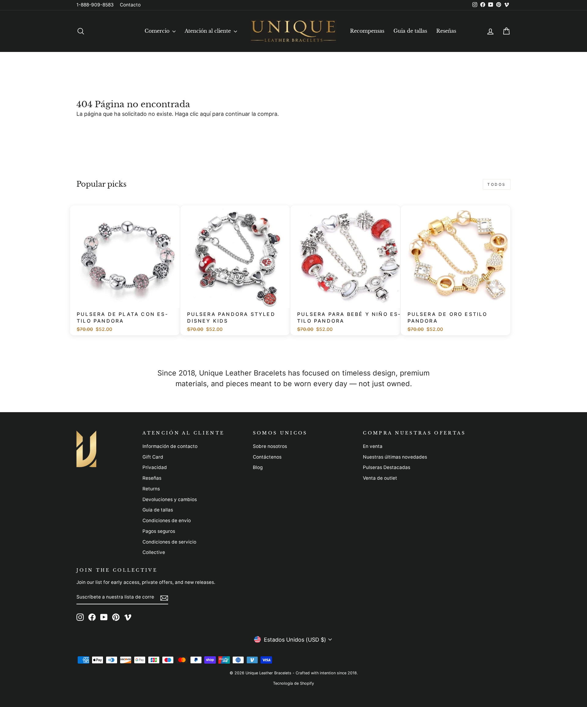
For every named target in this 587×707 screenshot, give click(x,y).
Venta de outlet (380, 478)
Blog (258, 467)
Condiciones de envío (166, 520)
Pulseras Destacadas (386, 467)
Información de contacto (170, 446)
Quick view (128, 300)
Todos (496, 184)
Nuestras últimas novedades (395, 457)
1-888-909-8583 (95, 5)
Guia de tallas (410, 31)
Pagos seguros (158, 531)
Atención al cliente (208, 31)
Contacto (130, 5)
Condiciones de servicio (169, 542)
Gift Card (152, 457)
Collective (153, 552)
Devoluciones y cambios (169, 499)
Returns (151, 489)
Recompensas (367, 31)
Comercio (158, 31)
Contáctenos (267, 457)
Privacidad (154, 467)
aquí (205, 114)
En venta (372, 446)
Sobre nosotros (270, 446)
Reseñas (446, 31)
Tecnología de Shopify (293, 683)
